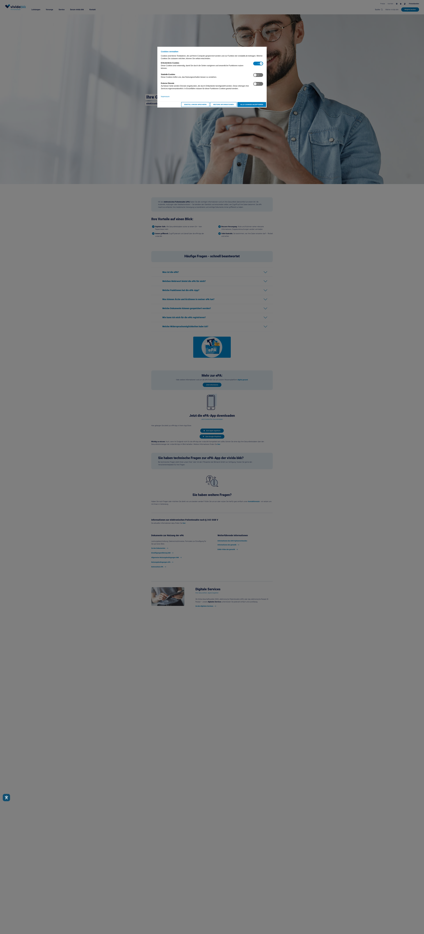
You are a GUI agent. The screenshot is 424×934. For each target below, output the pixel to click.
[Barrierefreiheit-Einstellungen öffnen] (6, 797)
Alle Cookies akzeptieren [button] (251, 104)
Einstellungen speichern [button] (195, 104)
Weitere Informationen (223, 104)
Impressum (165, 96)
